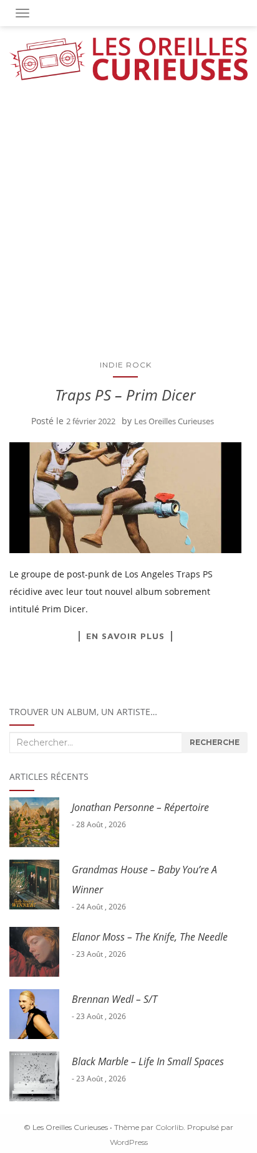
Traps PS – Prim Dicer (125, 394)
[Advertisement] (128, 215)
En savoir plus (125, 636)
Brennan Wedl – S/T (114, 999)
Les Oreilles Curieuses (174, 421)
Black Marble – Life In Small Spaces (148, 1061)
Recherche (215, 742)
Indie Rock (126, 364)
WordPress (129, 1142)
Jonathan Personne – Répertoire (140, 807)
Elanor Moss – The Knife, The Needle (150, 937)
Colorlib (169, 1127)
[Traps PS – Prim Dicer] (125, 497)
